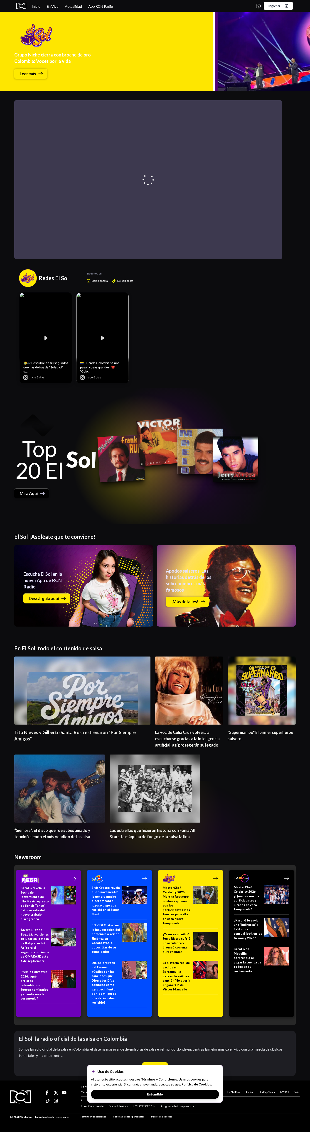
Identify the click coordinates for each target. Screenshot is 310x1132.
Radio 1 (250, 1092)
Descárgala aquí (44, 598)
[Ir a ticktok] (48, 1092)
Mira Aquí (29, 493)
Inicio (36, 6)
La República (267, 1092)
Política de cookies (161, 1116)
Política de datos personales (128, 1116)
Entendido (155, 1094)
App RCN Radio (100, 6)
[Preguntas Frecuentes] (258, 6)
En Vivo (53, 6)
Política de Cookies (196, 1084)
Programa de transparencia (177, 1106)
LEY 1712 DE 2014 (144, 1106)
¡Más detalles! (184, 601)
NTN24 (284, 1092)
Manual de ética (118, 1106)
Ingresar (274, 6)
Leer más (28, 73)
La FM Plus (233, 1092)
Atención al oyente (92, 1106)
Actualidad (73, 6)
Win (297, 1092)
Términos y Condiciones (159, 1079)
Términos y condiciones (93, 1116)
